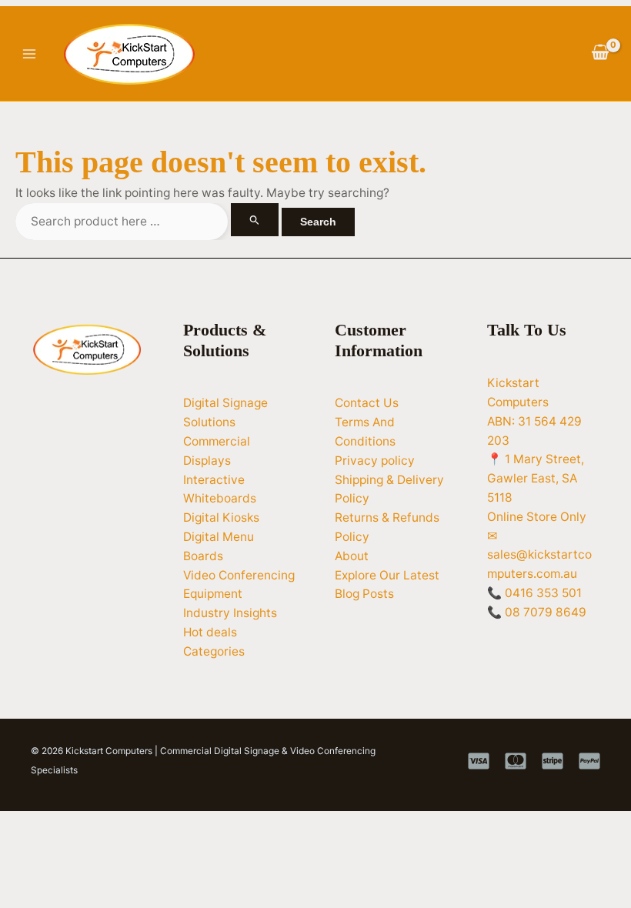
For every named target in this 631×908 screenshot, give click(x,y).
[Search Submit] (255, 219)
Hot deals (210, 632)
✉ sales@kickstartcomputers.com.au (539, 555)
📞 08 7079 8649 (536, 612)
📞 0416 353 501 (534, 593)
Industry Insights (230, 613)
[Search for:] (148, 221)
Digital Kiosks (221, 517)
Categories (214, 651)
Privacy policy (375, 460)
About (352, 556)
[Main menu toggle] (28, 53)
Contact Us (367, 403)
